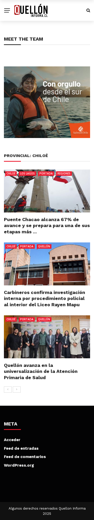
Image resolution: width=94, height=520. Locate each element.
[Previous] (8, 389)
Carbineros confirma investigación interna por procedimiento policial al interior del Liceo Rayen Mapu (44, 298)
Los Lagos (27, 173)
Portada (46, 173)
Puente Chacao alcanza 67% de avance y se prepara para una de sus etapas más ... (47, 225)
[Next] (17, 389)
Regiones (63, 173)
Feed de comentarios (25, 456)
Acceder (12, 439)
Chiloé (11, 173)
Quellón (44, 246)
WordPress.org (19, 465)
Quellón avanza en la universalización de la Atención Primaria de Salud (41, 371)
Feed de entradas (21, 448)
